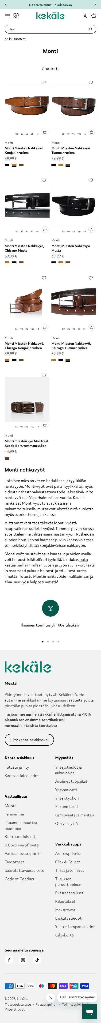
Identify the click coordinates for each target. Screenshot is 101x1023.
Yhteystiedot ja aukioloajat (68, 770)
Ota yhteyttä (66, 823)
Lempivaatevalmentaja (74, 815)
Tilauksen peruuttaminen (68, 881)
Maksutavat (65, 909)
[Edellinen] (5, 4)
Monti (9, 143)
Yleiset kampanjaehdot (75, 926)
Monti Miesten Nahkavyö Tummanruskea (70, 150)
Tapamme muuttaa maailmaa (21, 825)
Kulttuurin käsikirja (21, 836)
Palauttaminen (46, 1004)
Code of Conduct (20, 878)
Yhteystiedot (15, 1009)
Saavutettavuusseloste (24, 870)
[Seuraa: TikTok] (37, 960)
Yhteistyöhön (67, 798)
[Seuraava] (95, 4)
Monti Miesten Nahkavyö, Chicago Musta (24, 248)
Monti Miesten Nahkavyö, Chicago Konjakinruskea (24, 345)
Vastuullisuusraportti (23, 853)
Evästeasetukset (69, 893)
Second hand (66, 806)
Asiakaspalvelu (67, 853)
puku (83, 559)
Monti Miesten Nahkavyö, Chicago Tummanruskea (71, 345)
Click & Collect (67, 862)
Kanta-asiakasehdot (22, 775)
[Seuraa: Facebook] (9, 960)
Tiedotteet (14, 862)
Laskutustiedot (68, 918)
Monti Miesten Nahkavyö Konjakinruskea (24, 150)
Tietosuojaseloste (18, 1004)
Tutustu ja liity (17, 767)
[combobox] (49, 29)
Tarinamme (14, 814)
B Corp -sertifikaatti (22, 845)
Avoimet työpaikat (71, 781)
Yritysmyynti (66, 789)
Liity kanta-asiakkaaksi (29, 739)
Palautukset (65, 901)
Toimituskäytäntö (75, 1004)
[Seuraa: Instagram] (23, 960)
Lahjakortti (64, 935)
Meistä (10, 805)
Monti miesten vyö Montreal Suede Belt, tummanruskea (26, 443)
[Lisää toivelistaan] (44, 82)
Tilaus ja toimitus (69, 870)
